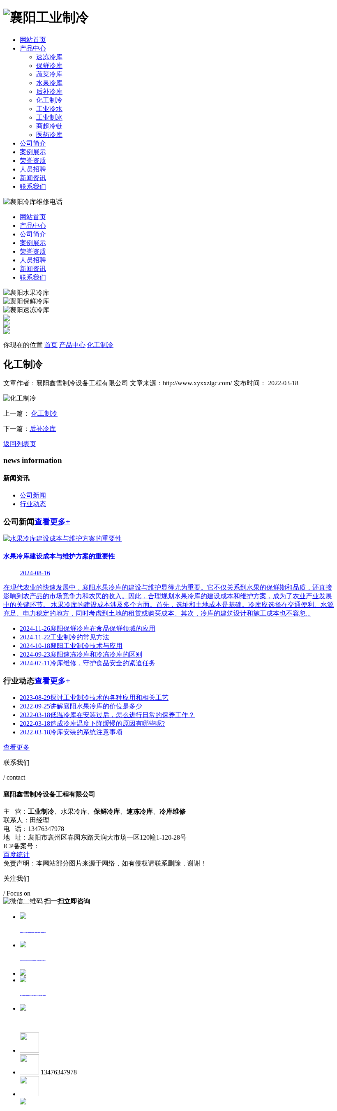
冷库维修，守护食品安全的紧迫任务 (87, 663)
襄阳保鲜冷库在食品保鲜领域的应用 (87, 628)
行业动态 (33, 503)
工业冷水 (49, 108)
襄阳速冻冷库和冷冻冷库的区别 (81, 654)
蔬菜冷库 (49, 74)
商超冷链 (49, 126)
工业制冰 (49, 117)
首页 (51, 344)
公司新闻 (33, 495)
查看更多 (16, 747)
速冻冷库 (49, 56)
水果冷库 (49, 82)
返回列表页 (19, 443)
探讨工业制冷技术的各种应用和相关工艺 (94, 697)
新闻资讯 (33, 177)
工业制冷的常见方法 (64, 637)
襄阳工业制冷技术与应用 (71, 645)
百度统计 (16, 854)
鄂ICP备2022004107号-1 (75, 846)
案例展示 (33, 151)
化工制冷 (49, 100)
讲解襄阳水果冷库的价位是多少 (81, 706)
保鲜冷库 (49, 65)
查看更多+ (52, 521)
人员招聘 (33, 169)
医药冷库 (49, 134)
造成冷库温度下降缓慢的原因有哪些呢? (92, 723)
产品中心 (33, 48)
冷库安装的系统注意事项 (71, 732)
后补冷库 (49, 91)
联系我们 (33, 186)
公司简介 (33, 143)
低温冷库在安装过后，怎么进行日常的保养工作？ (107, 714)
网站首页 (33, 39)
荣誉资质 (33, 160)
